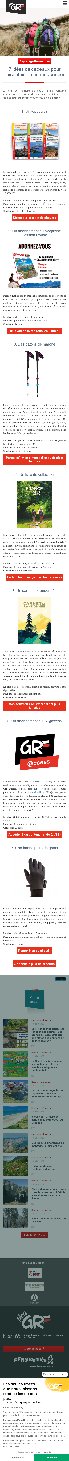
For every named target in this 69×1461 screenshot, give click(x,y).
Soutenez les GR (34, 1348)
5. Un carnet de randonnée (34, 591)
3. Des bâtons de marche (34, 344)
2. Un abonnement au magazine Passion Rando (34, 233)
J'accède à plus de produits (34, 964)
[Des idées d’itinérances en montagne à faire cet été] (15, 1143)
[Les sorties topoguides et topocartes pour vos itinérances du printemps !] (15, 1091)
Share (33, 1046)
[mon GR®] (33, 1319)
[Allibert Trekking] (34, 1299)
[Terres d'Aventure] (34, 1286)
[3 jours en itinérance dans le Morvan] (15, 1218)
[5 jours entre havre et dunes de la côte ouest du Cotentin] (15, 1117)
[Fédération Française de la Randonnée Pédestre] (33, 1360)
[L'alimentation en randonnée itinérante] (15, 1166)
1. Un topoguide (35, 111)
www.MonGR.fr (36, 792)
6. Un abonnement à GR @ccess (34, 721)
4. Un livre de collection (34, 475)
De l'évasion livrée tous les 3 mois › (34, 331)
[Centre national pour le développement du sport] (34, 1273)
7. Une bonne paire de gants (34, 848)
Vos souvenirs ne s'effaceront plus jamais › (34, 706)
